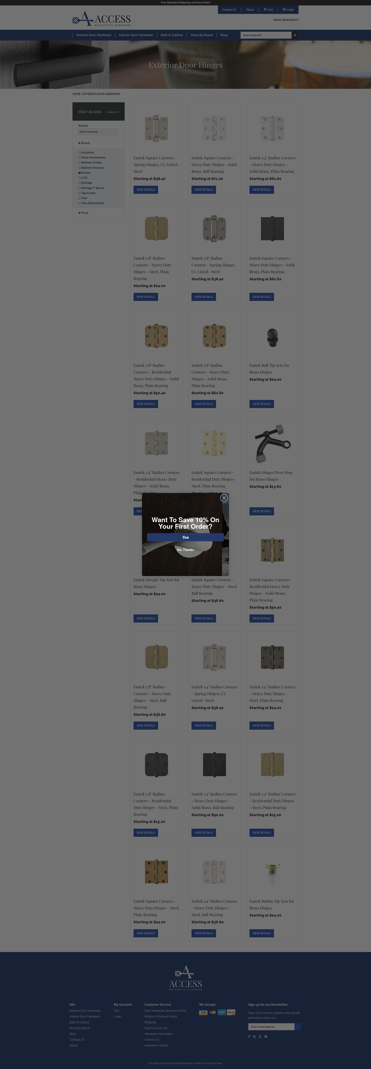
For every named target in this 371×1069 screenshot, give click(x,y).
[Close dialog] (224, 498)
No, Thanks (185, 549)
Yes (185, 537)
